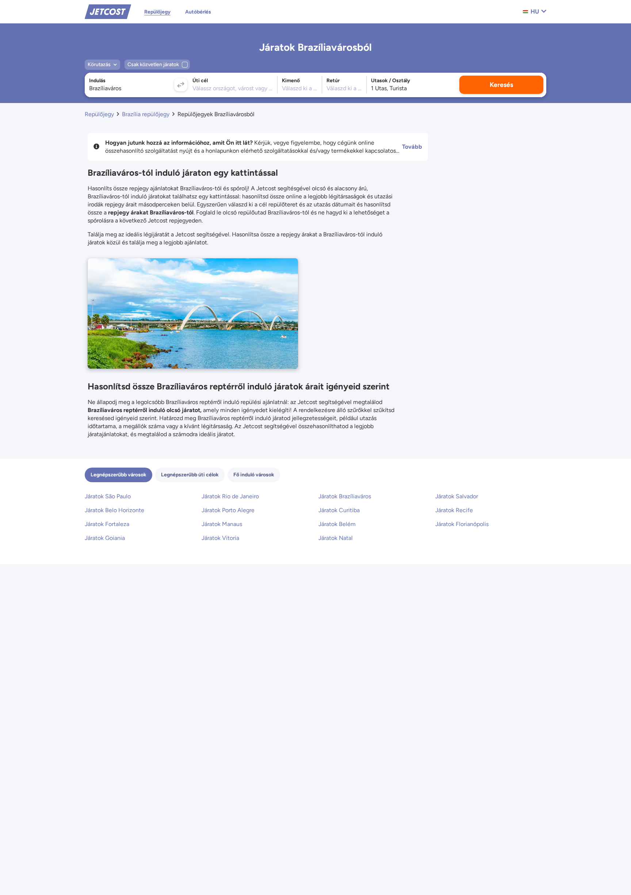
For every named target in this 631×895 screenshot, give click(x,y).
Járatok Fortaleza (107, 524)
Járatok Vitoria (220, 537)
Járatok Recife (454, 510)
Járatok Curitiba (339, 510)
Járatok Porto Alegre (228, 510)
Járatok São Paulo (108, 496)
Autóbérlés (198, 12)
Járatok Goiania (105, 537)
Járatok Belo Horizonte (114, 510)
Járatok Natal (335, 537)
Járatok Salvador (456, 496)
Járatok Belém (337, 524)
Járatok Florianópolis (462, 524)
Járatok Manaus (222, 524)
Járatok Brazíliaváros (344, 496)
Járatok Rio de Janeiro (230, 496)
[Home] (108, 11)
